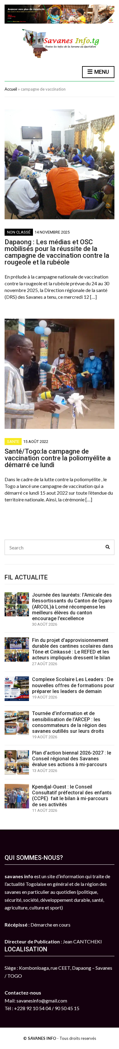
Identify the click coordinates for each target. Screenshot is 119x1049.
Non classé (19, 232)
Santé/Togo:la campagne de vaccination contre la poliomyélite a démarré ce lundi (58, 458)
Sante (13, 441)
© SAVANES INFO (39, 1038)
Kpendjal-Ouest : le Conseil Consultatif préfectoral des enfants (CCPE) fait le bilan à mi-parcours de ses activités (72, 795)
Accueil (11, 89)
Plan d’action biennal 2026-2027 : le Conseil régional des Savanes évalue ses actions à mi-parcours (71, 758)
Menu (101, 72)
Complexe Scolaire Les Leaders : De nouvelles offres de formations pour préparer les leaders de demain (73, 685)
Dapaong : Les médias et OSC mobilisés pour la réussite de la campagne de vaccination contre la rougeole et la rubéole (57, 252)
